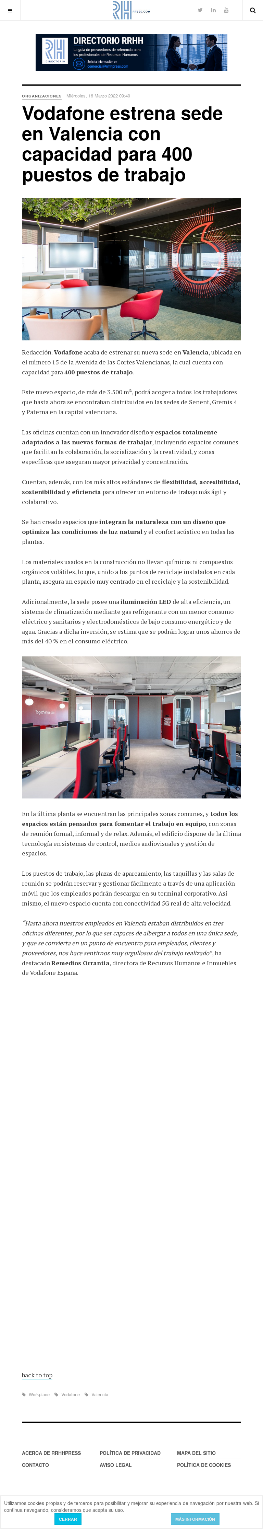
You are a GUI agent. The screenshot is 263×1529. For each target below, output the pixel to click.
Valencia (99, 1394)
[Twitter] (200, 10)
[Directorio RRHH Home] (131, 52)
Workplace (39, 1394)
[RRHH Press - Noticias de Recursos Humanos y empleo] (131, 10)
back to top (37, 1375)
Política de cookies (204, 1464)
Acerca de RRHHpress (51, 1452)
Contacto (35, 1464)
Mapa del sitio (196, 1452)
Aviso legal (116, 1464)
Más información (195, 1519)
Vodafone (70, 1394)
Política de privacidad (130, 1452)
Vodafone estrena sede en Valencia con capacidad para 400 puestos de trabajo (122, 143)
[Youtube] (226, 10)
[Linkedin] (213, 10)
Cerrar (68, 1519)
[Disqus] (131, 1083)
